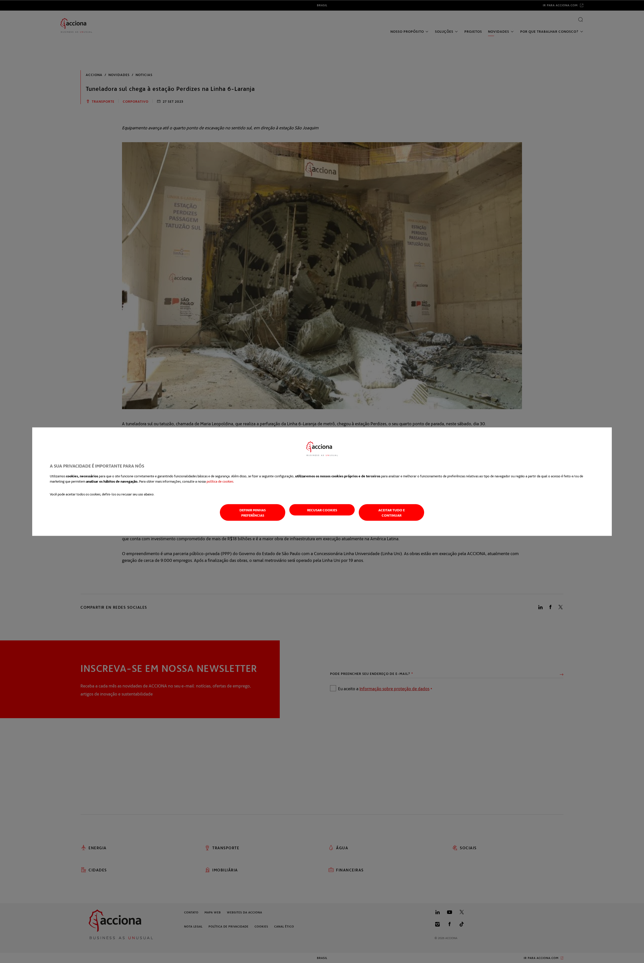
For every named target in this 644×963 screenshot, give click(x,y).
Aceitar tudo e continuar (391, 512)
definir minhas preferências (252, 512)
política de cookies (220, 481)
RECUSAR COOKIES (322, 510)
